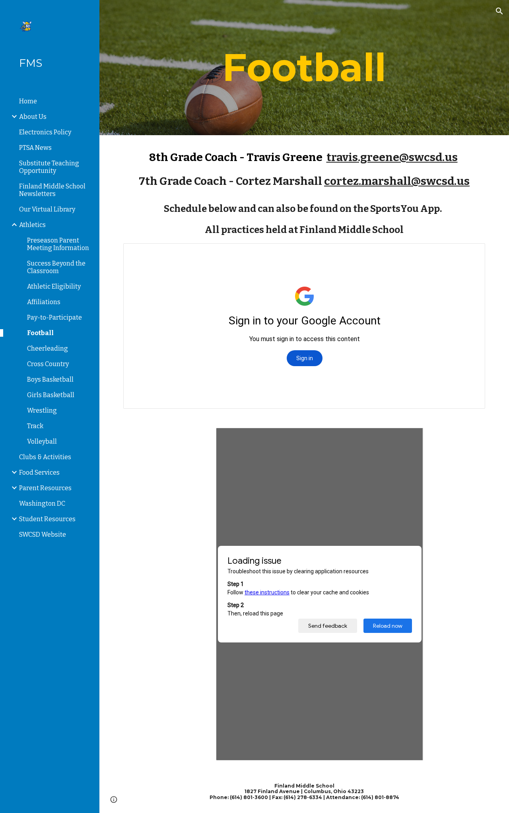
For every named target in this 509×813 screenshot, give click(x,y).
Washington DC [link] (42, 503)
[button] (499, 11)
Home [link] (28, 101)
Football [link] (40, 333)
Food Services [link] (39, 472)
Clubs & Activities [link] (45, 457)
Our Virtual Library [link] (47, 209)
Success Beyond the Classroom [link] (56, 267)
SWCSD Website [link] (42, 534)
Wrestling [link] (42, 410)
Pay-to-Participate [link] (54, 317)
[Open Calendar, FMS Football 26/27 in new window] (470, 253)
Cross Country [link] (48, 364)
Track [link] (35, 426)
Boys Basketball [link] (50, 379)
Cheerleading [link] (47, 348)
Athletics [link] (32, 225)
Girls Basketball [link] (50, 395)
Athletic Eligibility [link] (54, 286)
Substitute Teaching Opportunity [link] (49, 167)
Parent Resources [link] (45, 488)
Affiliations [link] (43, 302)
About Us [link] (33, 116)
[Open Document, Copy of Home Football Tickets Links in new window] (408, 438)
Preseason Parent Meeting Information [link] (58, 244)
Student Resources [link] (47, 519)
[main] (304, 67)
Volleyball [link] (42, 441)
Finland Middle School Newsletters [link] (52, 190)
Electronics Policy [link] (45, 132)
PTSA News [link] (35, 147)
